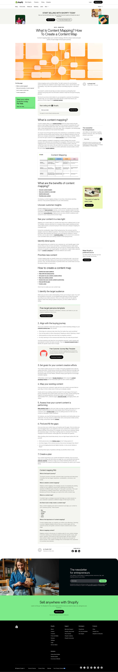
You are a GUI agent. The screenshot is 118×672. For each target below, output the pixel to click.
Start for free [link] (73, 109)
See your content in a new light (47, 192)
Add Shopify (87, 260)
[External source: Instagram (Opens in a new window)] (91, 668)
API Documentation (83, 631)
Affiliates (53, 640)
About (52, 629)
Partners (53, 638)
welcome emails (62, 396)
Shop (94, 629)
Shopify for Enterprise (98, 633)
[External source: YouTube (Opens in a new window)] (88, 668)
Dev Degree (81, 633)
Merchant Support (69, 629)
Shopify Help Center (69, 631)
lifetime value (56, 441)
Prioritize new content (45, 196)
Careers (52, 631)
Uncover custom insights (45, 189)
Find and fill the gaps (44, 281)
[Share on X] (76, 551)
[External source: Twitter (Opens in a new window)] (84, 668)
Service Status (54, 644)
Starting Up (29, 6)
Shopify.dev (81, 629)
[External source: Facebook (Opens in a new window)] (81, 668)
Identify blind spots (44, 194)
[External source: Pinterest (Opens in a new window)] (102, 668)
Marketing (36, 6)
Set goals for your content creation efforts (50, 275)
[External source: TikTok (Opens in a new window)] (95, 668)
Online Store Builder (55, 654)
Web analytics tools (43, 408)
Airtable (42, 513)
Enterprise (48, 2)
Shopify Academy (69, 635)
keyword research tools (71, 342)
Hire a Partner (68, 633)
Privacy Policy (94, 145)
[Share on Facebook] (73, 551)
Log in (90, 2)
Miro (42, 510)
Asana (42, 516)
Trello (42, 515)
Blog (16, 6)
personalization (48, 213)
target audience (50, 148)
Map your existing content (46, 277)
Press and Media (54, 635)
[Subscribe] (101, 139)
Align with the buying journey (46, 273)
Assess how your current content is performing (51, 279)
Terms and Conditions (92, 585)
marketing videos (58, 235)
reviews (57, 419)
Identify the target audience (46, 271)
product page (50, 411)
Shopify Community (69, 638)
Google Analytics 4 (58, 378)
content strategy (57, 123)
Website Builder (54, 656)
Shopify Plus (96, 631)
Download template (46, 315)
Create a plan (42, 284)
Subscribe (102, 581)
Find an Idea (22, 6)
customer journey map (44, 328)
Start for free (98, 2)
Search (99, 6)
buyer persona (60, 137)
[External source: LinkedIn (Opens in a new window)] (98, 668)
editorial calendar (42, 460)
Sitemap (49, 668)
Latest (41, 6)
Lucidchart (43, 511)
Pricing (42, 2)
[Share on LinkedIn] (79, 551)
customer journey (58, 100)
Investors (53, 633)
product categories (48, 250)
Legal (52, 642)
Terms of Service (32, 668)
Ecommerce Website (55, 658)
